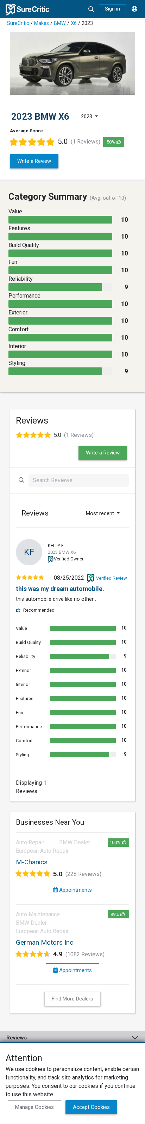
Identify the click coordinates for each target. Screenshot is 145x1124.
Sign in (112, 9)
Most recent (100, 513)
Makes (41, 23)
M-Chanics (32, 862)
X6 (74, 23)
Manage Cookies (34, 1107)
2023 (87, 116)
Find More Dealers (72, 999)
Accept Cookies (91, 1107)
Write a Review (34, 161)
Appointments (75, 890)
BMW (60, 23)
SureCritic (18, 23)
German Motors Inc (44, 942)
